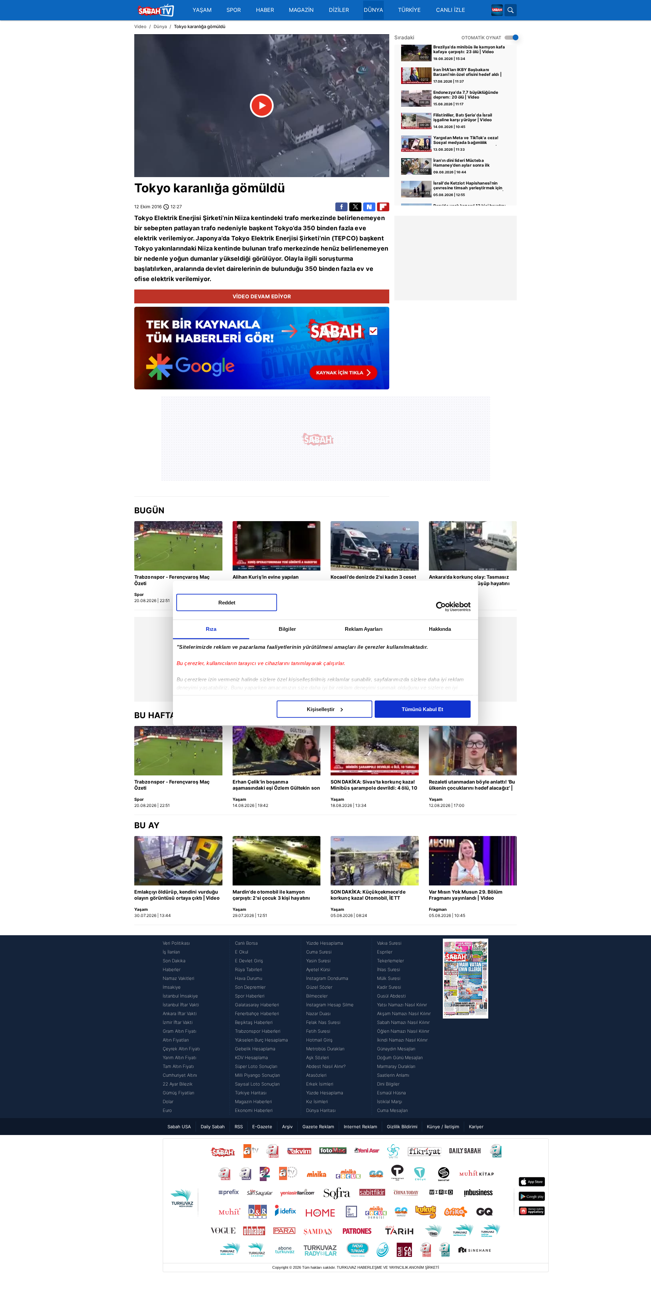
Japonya (208, 238)
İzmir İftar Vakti (178, 1022)
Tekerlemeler (390, 960)
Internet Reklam (360, 1126)
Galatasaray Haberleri (257, 1004)
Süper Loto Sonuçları (256, 1066)
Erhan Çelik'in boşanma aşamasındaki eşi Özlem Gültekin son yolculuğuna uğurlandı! (276, 785)
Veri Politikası (176, 943)
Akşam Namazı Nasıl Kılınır (404, 1013)
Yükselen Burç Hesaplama (261, 1040)
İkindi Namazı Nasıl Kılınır (402, 1040)
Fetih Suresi (318, 1031)
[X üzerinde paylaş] (355, 206)
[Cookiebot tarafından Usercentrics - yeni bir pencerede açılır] (441, 607)
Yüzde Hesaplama (324, 943)
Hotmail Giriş (319, 1040)
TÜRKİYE (409, 10)
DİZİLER (339, 10)
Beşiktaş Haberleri (254, 1022)
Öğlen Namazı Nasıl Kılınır (403, 1031)
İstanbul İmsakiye (180, 996)
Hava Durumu (248, 978)
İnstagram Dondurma (327, 978)
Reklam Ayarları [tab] (363, 628)
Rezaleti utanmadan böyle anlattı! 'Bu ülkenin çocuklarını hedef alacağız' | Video (472, 785)
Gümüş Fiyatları (178, 1092)
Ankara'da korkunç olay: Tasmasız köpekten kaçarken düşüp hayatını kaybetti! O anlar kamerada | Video (469, 580)
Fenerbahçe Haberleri (257, 1013)
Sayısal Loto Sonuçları (257, 1084)
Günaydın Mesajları (396, 1048)
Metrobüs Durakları (325, 1048)
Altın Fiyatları (176, 1040)
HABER (265, 10)
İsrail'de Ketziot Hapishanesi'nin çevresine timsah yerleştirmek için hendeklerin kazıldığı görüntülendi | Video (468, 186)
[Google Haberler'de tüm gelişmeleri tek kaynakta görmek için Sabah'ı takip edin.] (261, 351)
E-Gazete (262, 1126)
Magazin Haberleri (253, 1101)
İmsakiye (172, 987)
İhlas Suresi (388, 969)
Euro (167, 1110)
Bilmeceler (317, 996)
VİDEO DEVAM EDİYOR (262, 296)
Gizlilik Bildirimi (402, 1126)
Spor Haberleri (249, 996)
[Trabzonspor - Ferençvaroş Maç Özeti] (178, 546)
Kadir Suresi (389, 987)
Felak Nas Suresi (323, 1022)
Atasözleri (316, 1075)
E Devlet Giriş (249, 960)
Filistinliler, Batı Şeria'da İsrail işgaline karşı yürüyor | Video (462, 117)
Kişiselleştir (321, 709)
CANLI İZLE (450, 10)
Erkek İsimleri (319, 1084)
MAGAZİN (301, 10)
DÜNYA (373, 10)
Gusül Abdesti (391, 996)
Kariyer (476, 1126)
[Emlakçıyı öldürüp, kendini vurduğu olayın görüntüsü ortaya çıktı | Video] (178, 860)
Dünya (160, 26)
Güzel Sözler (319, 987)
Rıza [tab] (211, 628)
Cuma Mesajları (392, 1110)
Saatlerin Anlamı (393, 1075)
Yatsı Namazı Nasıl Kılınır (402, 1004)
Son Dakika (174, 960)
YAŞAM (202, 10)
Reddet (226, 602)
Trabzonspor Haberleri (257, 1031)
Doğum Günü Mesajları (400, 1057)
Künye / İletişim (443, 1126)
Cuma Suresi (319, 952)
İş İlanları (171, 952)
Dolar (168, 1101)
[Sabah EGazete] (465, 1027)
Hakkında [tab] (440, 628)
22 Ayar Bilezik (178, 1084)
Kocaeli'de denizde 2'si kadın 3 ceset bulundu (373, 580)
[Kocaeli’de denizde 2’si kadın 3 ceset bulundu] (375, 546)
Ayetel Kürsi (318, 969)
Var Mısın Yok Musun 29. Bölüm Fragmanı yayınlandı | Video (466, 895)
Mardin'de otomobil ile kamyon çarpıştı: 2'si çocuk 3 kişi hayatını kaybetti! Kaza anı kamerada (271, 895)
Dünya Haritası (321, 1110)
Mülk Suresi (388, 978)
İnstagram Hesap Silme (330, 1004)
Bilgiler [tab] (287, 628)
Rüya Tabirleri (248, 969)
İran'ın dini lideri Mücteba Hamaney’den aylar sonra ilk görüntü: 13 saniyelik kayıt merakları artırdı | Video (469, 163)
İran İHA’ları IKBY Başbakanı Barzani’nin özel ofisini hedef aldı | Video (467, 72)
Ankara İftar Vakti (180, 1013)
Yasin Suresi (318, 960)
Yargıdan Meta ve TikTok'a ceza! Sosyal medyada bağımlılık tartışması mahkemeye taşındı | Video (465, 140)
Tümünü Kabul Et (422, 709)
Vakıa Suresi (389, 943)
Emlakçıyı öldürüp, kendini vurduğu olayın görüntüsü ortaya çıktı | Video (177, 895)
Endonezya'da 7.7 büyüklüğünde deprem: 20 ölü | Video (465, 95)
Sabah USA (179, 1126)
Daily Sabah (213, 1126)
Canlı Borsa (246, 943)
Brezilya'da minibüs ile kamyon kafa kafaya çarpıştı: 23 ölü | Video (469, 49)
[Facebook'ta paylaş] (341, 206)
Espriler (384, 952)
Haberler (171, 969)
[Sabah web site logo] (497, 10)
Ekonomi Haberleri (254, 1110)
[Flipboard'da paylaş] (383, 206)
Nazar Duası (318, 1013)
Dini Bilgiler (388, 1084)
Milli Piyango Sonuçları (257, 1075)
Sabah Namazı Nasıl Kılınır (403, 1022)
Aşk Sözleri (317, 1057)
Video (140, 26)
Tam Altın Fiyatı (178, 1066)
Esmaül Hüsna (391, 1092)
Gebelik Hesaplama (255, 1048)
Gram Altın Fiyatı (179, 1031)
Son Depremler (250, 987)
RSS (239, 1126)
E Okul (241, 952)
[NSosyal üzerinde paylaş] (369, 206)
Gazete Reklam (318, 1126)
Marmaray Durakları (396, 1066)
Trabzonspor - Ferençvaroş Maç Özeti (172, 580)
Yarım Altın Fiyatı (179, 1057)
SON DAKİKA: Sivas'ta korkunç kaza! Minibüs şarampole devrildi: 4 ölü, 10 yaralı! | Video (374, 785)
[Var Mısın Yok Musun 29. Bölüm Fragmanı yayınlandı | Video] (473, 860)
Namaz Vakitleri (178, 978)
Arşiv (287, 1126)
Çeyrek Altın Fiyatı (181, 1048)
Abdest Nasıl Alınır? (326, 1066)
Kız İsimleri (317, 1101)
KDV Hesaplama (251, 1057)
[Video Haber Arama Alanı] (511, 10)
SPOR (233, 10)
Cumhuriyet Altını (180, 1075)
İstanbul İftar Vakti (181, 1004)
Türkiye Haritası (251, 1092)
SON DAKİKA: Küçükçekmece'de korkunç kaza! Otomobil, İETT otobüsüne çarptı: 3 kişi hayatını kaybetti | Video (368, 895)
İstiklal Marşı (389, 1101)
